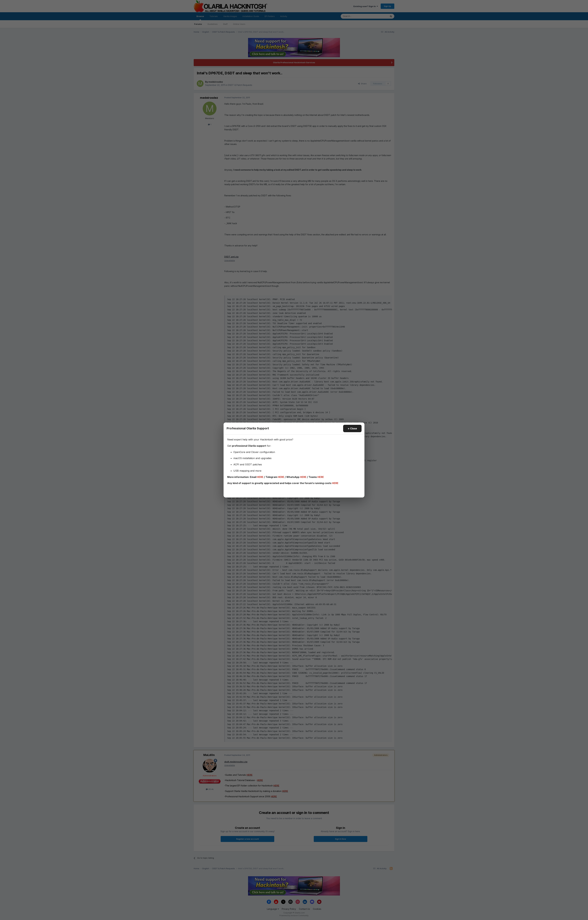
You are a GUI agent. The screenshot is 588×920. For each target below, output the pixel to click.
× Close (352, 428)
